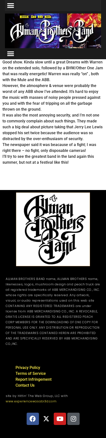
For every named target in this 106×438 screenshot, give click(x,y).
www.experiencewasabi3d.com (31, 401)
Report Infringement (34, 379)
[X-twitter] (46, 419)
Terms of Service (31, 373)
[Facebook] (33, 419)
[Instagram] (73, 419)
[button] (10, 5)
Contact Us (25, 385)
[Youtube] (60, 419)
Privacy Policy (28, 367)
